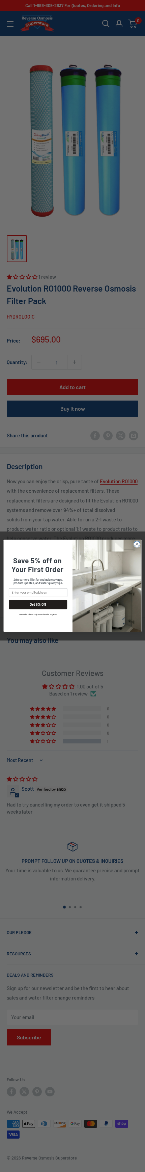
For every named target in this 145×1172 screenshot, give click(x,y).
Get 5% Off (38, 604)
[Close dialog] (137, 544)
